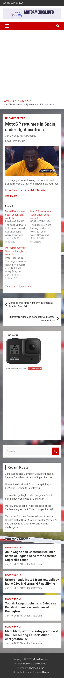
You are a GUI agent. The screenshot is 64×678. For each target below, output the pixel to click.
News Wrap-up (13, 547)
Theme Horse (36, 668)
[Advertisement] (32, 66)
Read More (11, 195)
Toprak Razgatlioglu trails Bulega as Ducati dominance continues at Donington (30, 607)
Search (55, 451)
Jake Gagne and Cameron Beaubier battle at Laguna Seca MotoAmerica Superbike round (30, 556)
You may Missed (18, 539)
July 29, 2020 (12, 135)
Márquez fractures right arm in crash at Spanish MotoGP (31, 304)
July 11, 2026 (12, 564)
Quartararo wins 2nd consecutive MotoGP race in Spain (32, 318)
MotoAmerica (28, 135)
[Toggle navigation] (7, 26)
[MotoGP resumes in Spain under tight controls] (17, 227)
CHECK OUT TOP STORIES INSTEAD (25, 189)
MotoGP (15, 286)
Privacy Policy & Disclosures (30, 663)
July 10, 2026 (12, 615)
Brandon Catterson (31, 564)
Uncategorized (15, 118)
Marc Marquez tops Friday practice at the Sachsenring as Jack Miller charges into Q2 (31, 635)
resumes (26, 286)
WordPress (43, 672)
